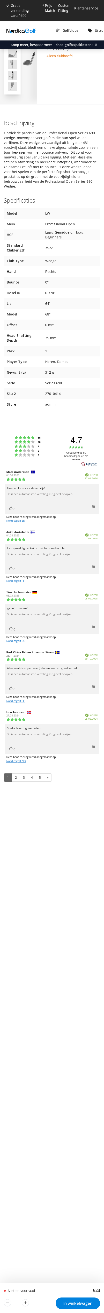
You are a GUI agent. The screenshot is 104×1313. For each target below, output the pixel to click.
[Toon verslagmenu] (93, 507)
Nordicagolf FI (15, 580)
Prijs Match (50, 8)
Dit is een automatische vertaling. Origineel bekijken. (40, 494)
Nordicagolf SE (15, 520)
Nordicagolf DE (15, 641)
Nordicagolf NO (16, 761)
